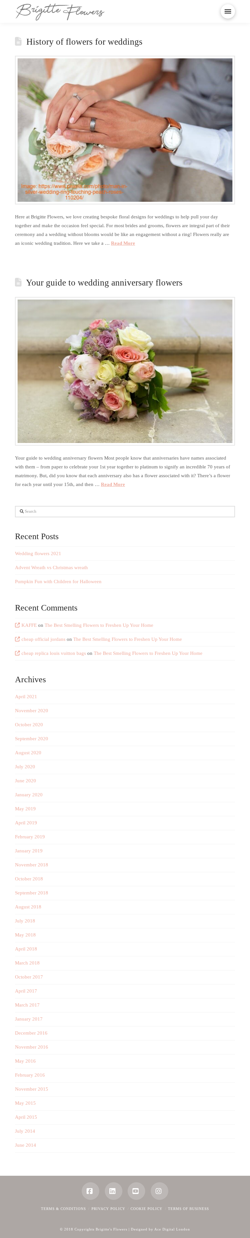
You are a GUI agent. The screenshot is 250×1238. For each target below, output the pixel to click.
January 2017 (29, 1019)
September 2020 (31, 738)
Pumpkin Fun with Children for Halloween (58, 581)
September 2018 (31, 892)
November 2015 (31, 1089)
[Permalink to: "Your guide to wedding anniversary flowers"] (125, 371)
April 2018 (26, 948)
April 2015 (26, 1117)
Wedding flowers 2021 (38, 553)
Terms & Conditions (63, 1209)
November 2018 (31, 864)
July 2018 (25, 920)
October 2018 (29, 878)
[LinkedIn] (113, 1191)
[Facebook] (90, 1191)
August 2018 (28, 906)
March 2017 (27, 1005)
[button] (228, 11)
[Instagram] (159, 1191)
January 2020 (29, 794)
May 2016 (25, 1061)
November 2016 (31, 1047)
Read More (123, 243)
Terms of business (188, 1209)
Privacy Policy (108, 1209)
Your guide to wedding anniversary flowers (104, 282)
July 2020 (25, 766)
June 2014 (25, 1145)
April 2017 (26, 991)
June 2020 (25, 780)
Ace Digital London (172, 1229)
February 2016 (30, 1075)
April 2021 (26, 696)
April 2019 (26, 822)
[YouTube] (136, 1191)
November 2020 (31, 710)
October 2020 (29, 724)
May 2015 (25, 1103)
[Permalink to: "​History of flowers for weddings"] (125, 130)
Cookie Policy (146, 1209)
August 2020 (28, 752)
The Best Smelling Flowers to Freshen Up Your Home (99, 625)
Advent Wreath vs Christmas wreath (51, 567)
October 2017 (29, 977)
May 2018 (25, 934)
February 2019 (30, 836)
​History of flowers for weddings (84, 42)
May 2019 (25, 808)
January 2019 (29, 850)
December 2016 (31, 1033)
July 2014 (25, 1131)
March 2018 (27, 962)
